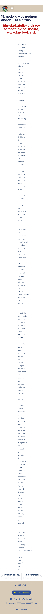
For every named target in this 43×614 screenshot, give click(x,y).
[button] (12, 8)
